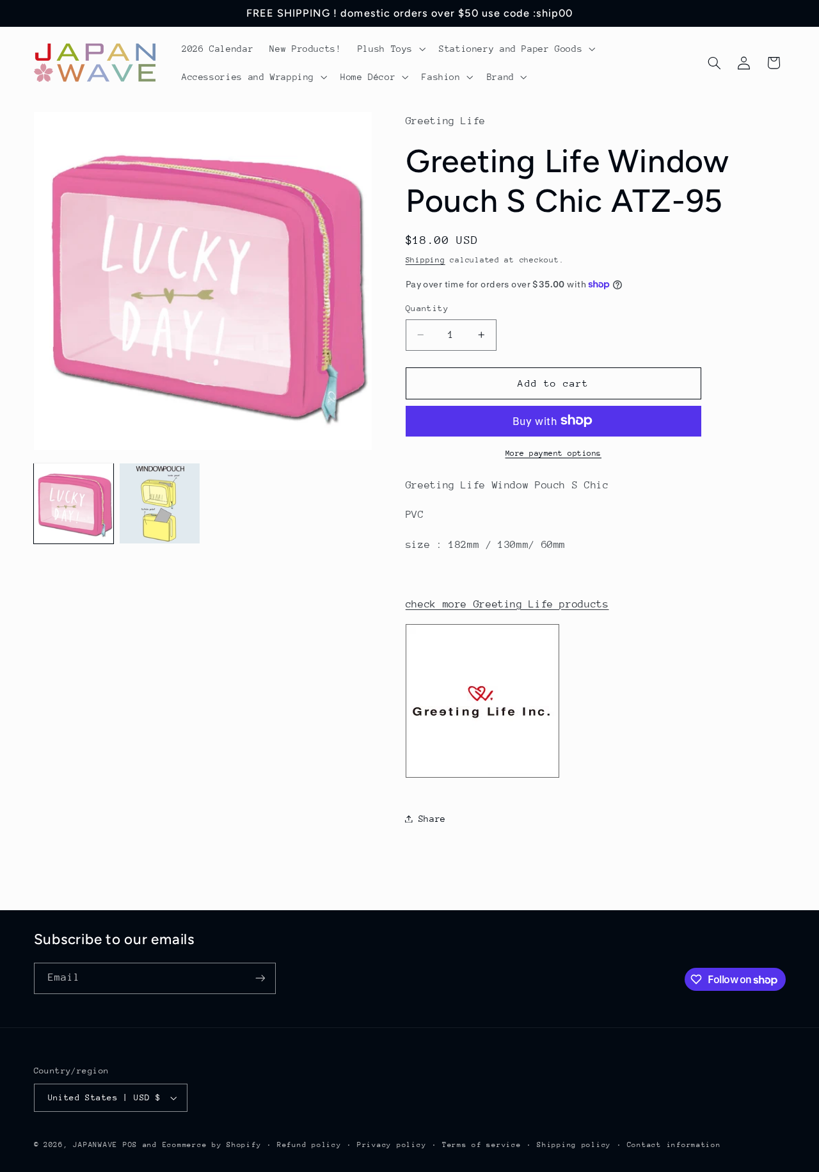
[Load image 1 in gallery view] (73, 503)
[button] (390, 49)
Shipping (425, 259)
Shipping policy (574, 1145)
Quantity (427, 308)
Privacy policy (391, 1145)
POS (130, 1145)
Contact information (674, 1145)
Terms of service (481, 1145)
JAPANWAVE (95, 1145)
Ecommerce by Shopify (212, 1145)
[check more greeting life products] (482, 777)
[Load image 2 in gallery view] (159, 503)
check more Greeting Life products (507, 603)
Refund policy (309, 1145)
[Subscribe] (259, 977)
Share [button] (432, 818)
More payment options (553, 452)
